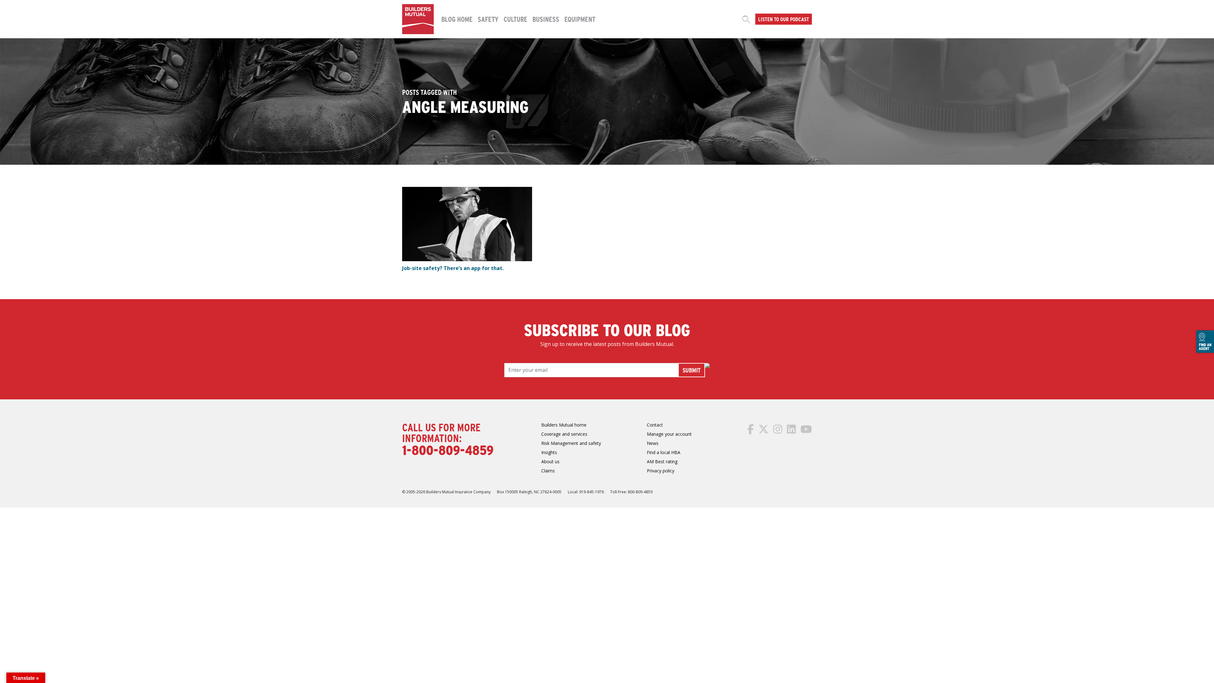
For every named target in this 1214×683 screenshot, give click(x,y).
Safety (488, 19)
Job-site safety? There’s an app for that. (453, 268)
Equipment (579, 19)
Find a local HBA (663, 452)
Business (545, 19)
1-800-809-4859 (448, 449)
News (653, 443)
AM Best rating (662, 461)
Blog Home (457, 19)
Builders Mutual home (563, 425)
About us (550, 461)
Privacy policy (660, 471)
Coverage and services (564, 434)
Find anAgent (1205, 346)
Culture (515, 19)
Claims (548, 471)
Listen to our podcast (783, 18)
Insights (549, 452)
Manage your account (669, 434)
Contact (655, 425)
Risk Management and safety (571, 443)
